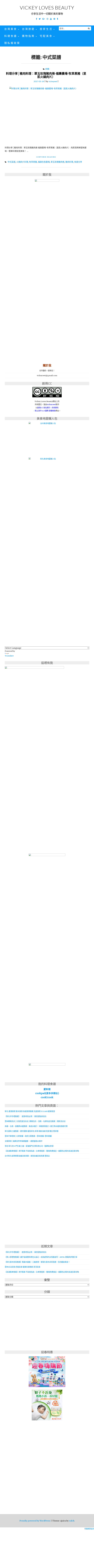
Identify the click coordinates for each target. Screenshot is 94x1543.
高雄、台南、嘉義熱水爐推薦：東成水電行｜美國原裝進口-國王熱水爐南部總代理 (36, 1126)
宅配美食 (46, 35)
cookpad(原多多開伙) (47, 1093)
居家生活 (46, 28)
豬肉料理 (69, 162)
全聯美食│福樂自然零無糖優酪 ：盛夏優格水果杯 (23, 1141)
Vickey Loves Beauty (47, 8)
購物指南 (28, 35)
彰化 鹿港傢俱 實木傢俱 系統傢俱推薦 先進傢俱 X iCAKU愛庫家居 (30, 1111)
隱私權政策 (12, 42)
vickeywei (53, 81)
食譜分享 (78, 162)
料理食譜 (10, 35)
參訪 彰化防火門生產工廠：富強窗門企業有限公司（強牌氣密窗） (30, 1146)
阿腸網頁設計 (89, 1529)
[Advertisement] (47, 1202)
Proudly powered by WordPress (34, 1520)
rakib (71, 1520)
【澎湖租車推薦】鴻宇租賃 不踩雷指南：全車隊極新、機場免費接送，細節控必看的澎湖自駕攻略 (42, 1151)
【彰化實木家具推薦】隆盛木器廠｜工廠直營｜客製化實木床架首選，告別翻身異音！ (37, 1262)
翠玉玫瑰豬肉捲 (57, 162)
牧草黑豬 (33, 162)
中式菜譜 (11, 162)
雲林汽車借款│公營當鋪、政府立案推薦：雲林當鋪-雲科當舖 (28, 1136)
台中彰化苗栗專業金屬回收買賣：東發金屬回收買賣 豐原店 (27, 1156)
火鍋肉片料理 (22, 162)
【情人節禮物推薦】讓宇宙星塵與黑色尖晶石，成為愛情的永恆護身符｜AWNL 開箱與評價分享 (41, 1257)
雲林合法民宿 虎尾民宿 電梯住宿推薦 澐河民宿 (22, 1267)
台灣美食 (10, 28)
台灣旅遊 (28, 28)
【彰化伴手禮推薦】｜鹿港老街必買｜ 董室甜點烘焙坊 (25, 1116)
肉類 (47, 69)
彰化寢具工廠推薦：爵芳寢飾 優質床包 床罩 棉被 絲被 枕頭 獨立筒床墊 (31, 1131)
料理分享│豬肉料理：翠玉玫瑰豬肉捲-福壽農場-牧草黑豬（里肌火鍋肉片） (46, 75)
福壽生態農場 (44, 162)
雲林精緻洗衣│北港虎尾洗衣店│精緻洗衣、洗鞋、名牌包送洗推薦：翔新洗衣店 (35, 1121)
